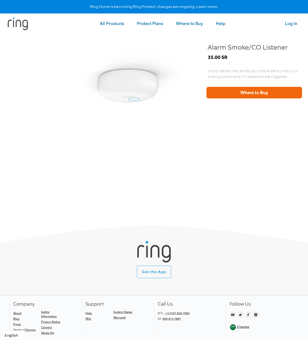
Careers (46, 327)
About (17, 313)
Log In (291, 23)
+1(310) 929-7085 (177, 313)
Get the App (154, 271)
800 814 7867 (172, 319)
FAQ (88, 319)
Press (17, 324)
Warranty (119, 318)
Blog (16, 319)
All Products (112, 23)
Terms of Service (24, 330)
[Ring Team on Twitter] (241, 314)
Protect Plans (150, 23)
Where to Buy (189, 23)
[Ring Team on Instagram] (256, 314)
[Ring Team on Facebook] (249, 314)
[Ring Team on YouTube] (233, 314)
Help (220, 23)
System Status (122, 312)
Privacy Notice (50, 322)
